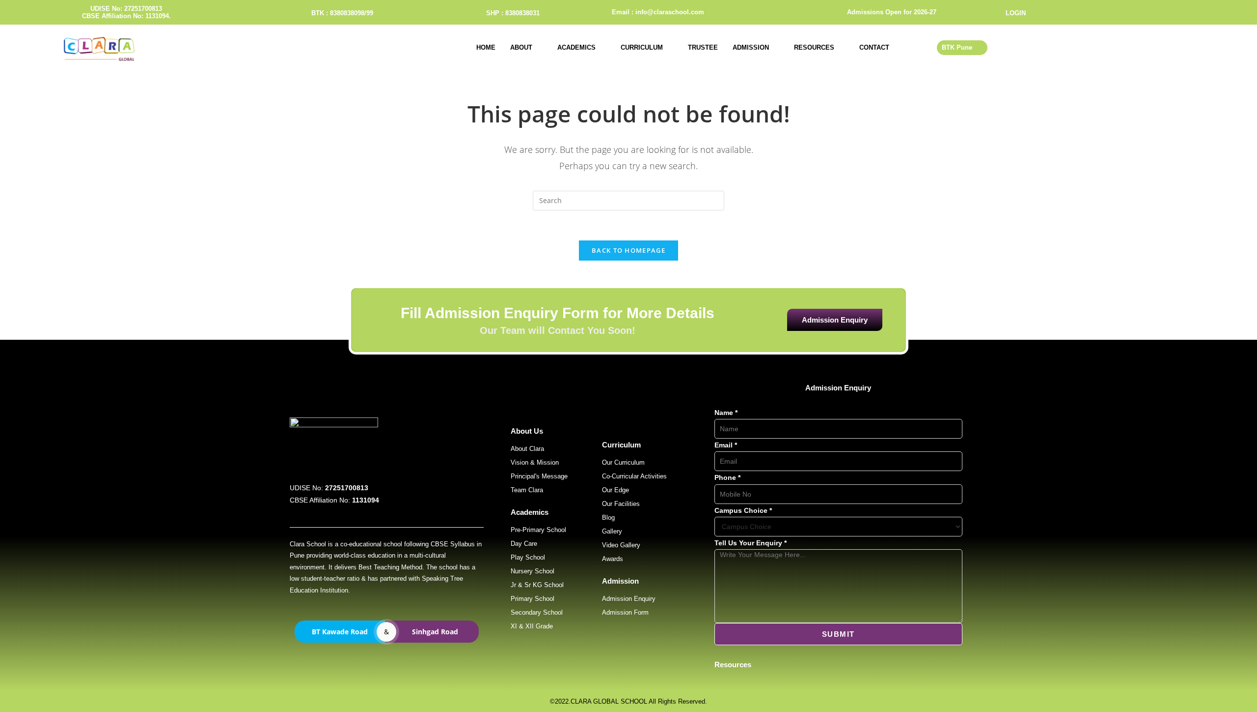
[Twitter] (1158, 12)
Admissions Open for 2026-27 (891, 12)
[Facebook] (1142, 12)
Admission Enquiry (835, 320)
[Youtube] (1175, 12)
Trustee (703, 47)
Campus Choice (743, 510)
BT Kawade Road (340, 631)
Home (485, 47)
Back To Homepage (628, 250)
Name (726, 412)
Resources (814, 47)
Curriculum (642, 47)
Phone (727, 477)
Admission (751, 47)
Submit (838, 634)
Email (725, 445)
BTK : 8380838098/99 (342, 13)
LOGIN (1016, 13)
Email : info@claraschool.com (658, 12)
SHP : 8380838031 (513, 13)
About (521, 47)
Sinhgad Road (435, 631)
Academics (576, 47)
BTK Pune (957, 47)
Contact (874, 47)
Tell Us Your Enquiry (750, 543)
